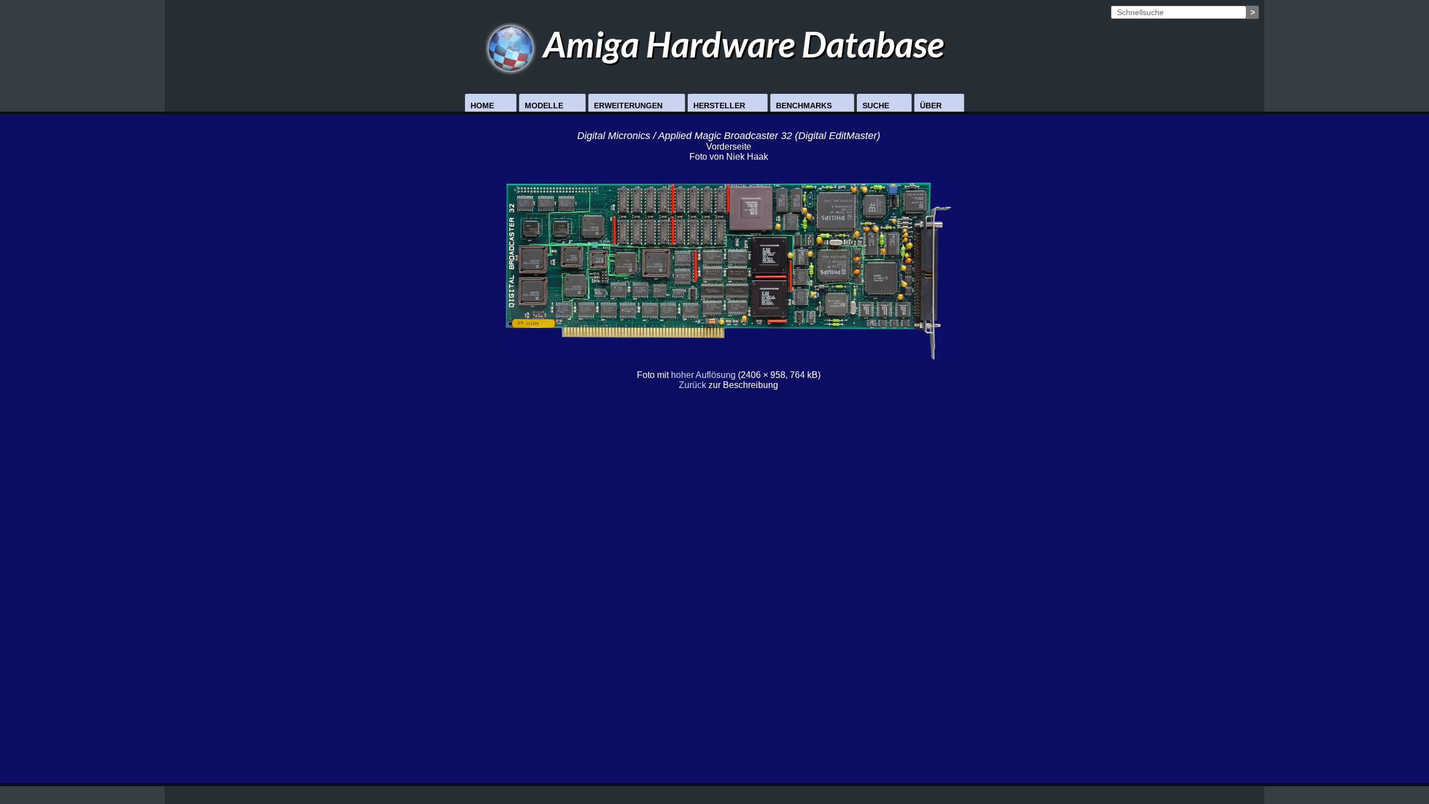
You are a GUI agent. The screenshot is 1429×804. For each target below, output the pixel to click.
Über (931, 105)
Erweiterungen (628, 105)
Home (482, 105)
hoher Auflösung (703, 375)
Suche (875, 105)
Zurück (692, 385)
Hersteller (719, 105)
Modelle (544, 105)
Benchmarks (804, 105)
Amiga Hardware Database (740, 43)
